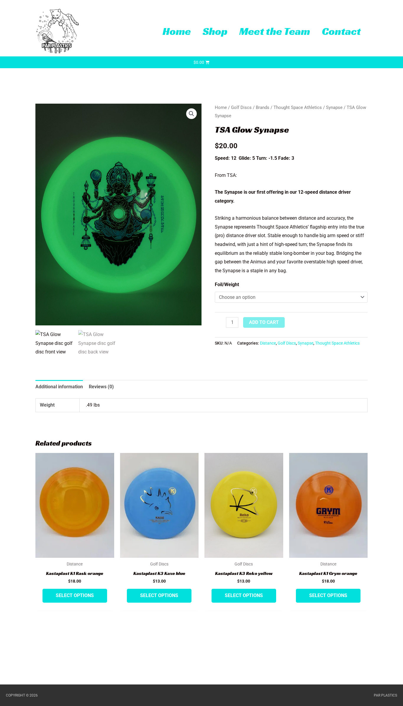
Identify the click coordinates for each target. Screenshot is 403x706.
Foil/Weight (227, 284)
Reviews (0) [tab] (101, 386)
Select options (75, 595)
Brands (262, 107)
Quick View (74, 552)
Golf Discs (241, 107)
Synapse (334, 107)
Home (177, 31)
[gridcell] (291, 244)
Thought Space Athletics (297, 107)
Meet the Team (274, 31)
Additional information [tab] (59, 386)
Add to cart (264, 322)
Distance (268, 343)
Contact (341, 31)
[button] (191, 113)
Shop (215, 31)
